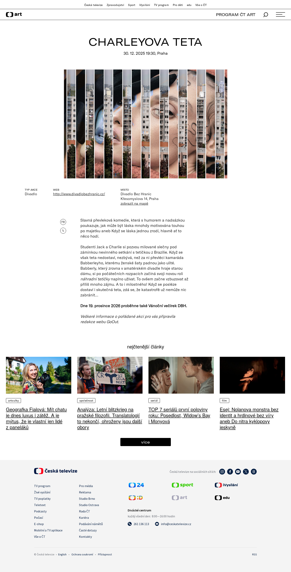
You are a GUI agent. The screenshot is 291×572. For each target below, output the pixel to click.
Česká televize (93, 5)
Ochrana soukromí (82, 554)
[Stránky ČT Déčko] (136, 499)
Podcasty (40, 511)
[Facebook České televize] (230, 474)
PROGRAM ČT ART (235, 14)
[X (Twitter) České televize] (246, 474)
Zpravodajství (115, 5)
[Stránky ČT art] (179, 499)
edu (189, 5)
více (145, 442)
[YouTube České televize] (238, 474)
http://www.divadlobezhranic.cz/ (79, 194)
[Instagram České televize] (222, 474)
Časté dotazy (88, 530)
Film (224, 400)
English (62, 554)
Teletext (40, 505)
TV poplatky (42, 499)
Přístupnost (105, 554)
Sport (131, 5)
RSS (254, 554)
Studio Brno (87, 499)
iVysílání (144, 5)
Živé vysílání (42, 492)
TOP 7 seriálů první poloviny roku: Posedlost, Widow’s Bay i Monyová (179, 415)
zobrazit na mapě (134, 203)
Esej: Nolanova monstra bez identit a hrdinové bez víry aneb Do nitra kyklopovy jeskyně (249, 418)
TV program (161, 5)
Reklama (85, 492)
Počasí (38, 518)
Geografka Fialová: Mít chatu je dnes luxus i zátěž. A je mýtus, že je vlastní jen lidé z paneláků (36, 418)
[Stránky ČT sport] (182, 486)
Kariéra (84, 518)
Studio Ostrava (89, 505)
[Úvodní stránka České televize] (55, 473)
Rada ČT (84, 511)
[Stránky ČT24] (136, 486)
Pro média (86, 486)
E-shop (39, 524)
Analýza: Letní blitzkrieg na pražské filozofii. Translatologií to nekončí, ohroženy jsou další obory (109, 418)
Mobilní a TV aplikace (48, 530)
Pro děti (178, 5)
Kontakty (85, 537)
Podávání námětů (91, 524)
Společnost (86, 400)
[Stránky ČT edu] (235, 497)
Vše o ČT (201, 5)
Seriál (154, 400)
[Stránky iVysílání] (235, 485)
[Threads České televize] (254, 474)
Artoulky (13, 400)
